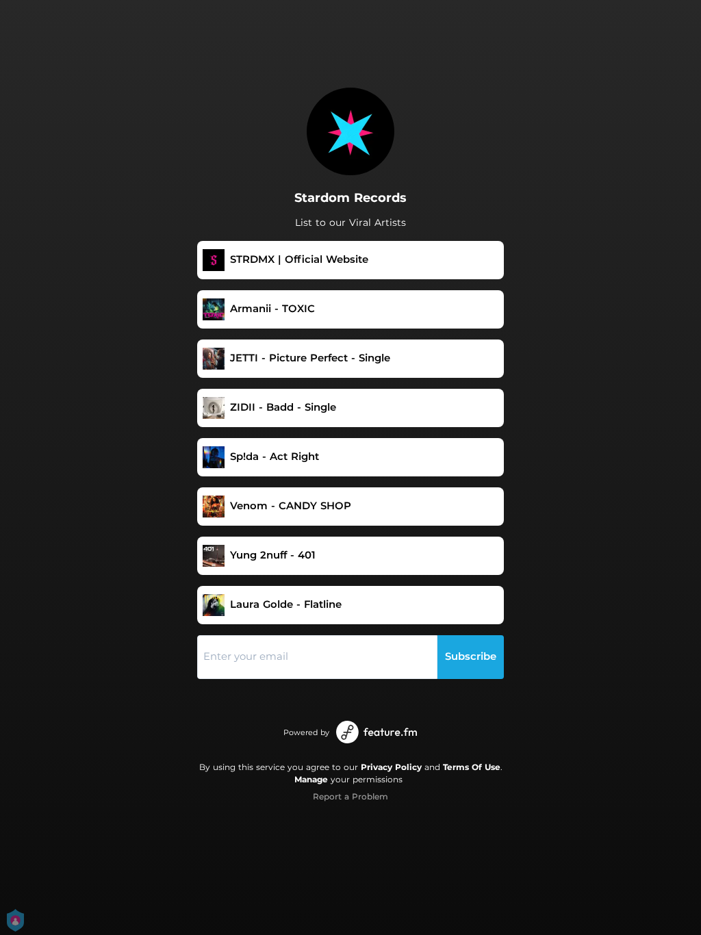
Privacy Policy (391, 767)
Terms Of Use (471, 767)
